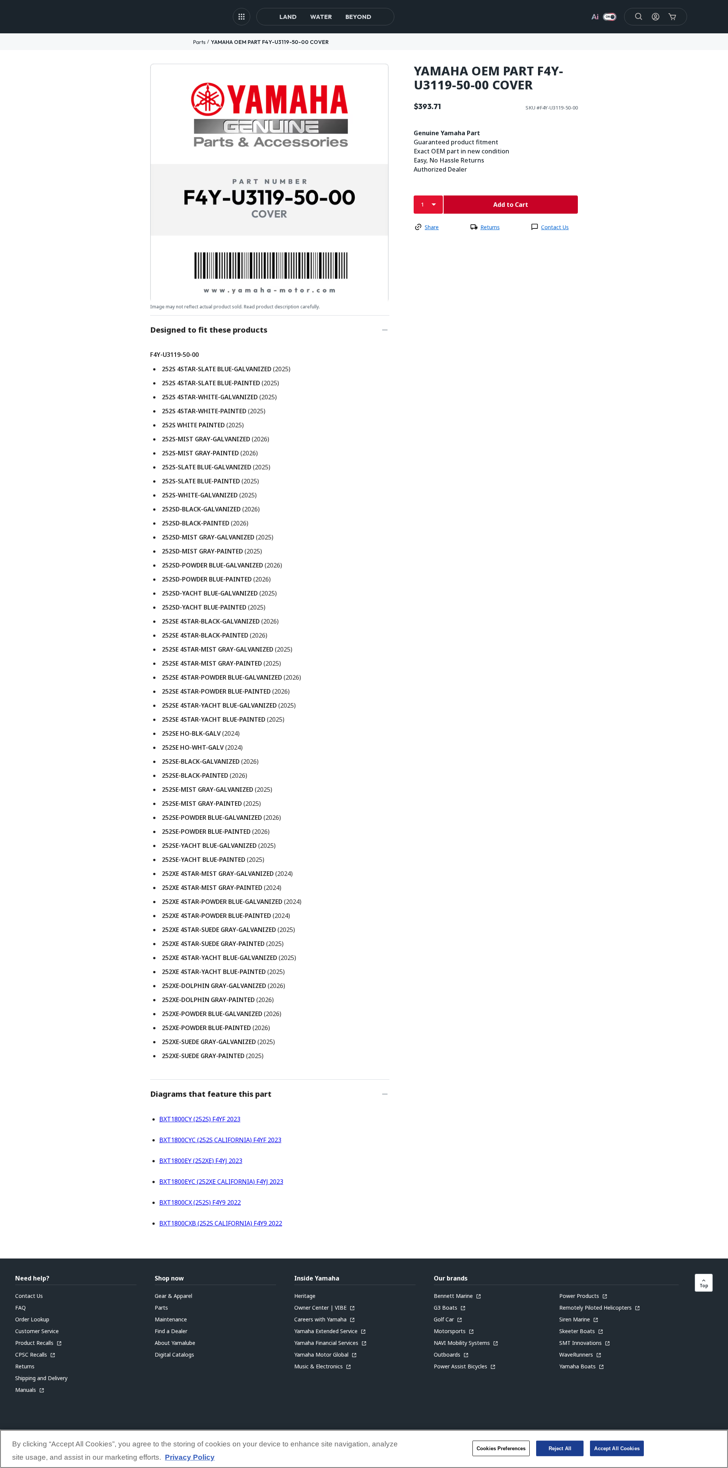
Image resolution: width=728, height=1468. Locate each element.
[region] (364, 1449)
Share (432, 227)
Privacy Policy (190, 1458)
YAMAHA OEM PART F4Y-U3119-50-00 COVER (270, 42)
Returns (490, 227)
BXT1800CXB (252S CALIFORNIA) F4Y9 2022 (220, 1223)
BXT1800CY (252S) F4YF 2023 (199, 1119)
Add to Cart (510, 204)
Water (321, 16)
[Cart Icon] (672, 16)
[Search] (639, 16)
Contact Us (555, 227)
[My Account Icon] (655, 16)
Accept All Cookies (616, 1448)
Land (288, 16)
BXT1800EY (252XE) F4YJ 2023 (200, 1161)
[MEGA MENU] (241, 16)
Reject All (560, 1448)
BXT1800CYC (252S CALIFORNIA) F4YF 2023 (220, 1140)
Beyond (358, 16)
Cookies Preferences (501, 1448)
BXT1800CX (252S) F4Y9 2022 (200, 1202)
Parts (199, 42)
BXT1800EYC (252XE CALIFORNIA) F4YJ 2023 (221, 1181)
